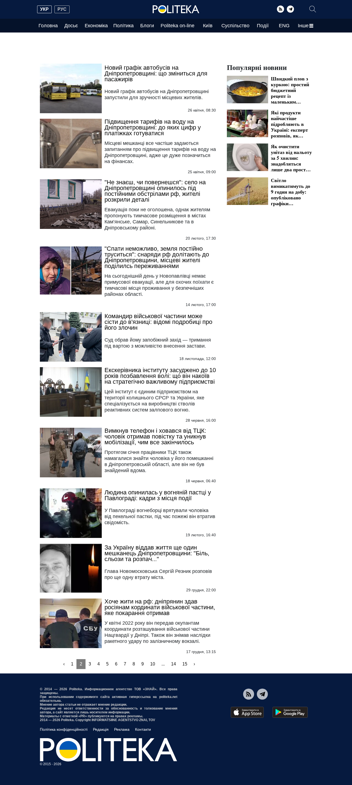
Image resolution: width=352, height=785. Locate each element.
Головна (48, 25)
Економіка (96, 25)
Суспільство (235, 25)
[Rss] (280, 9)
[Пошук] (312, 9)
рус (62, 9)
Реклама (122, 729)
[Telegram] (290, 9)
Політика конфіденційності (63, 729)
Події (263, 25)
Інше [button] (303, 25)
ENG (284, 25)
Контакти (143, 729)
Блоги (147, 25)
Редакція (101, 729)
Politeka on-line (177, 25)
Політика (123, 25)
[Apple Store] (247, 712)
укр (44, 9)
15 (184, 664)
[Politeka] (176, 9)
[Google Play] (290, 712)
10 (152, 664)
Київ (208, 25)
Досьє (71, 25)
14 (173, 664)
